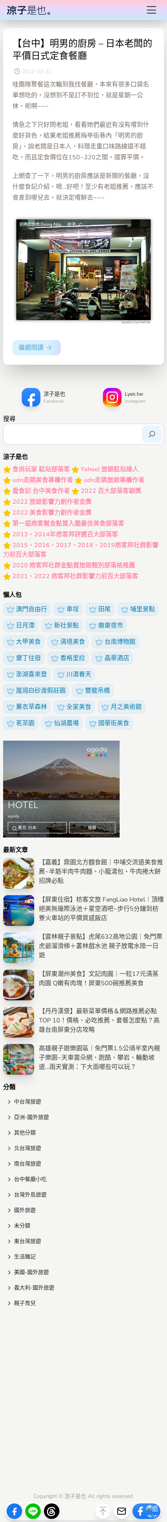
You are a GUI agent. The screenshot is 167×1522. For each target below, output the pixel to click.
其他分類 (25, 1132)
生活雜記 (25, 1256)
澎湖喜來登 (31, 674)
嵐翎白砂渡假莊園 (41, 690)
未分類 (22, 1225)
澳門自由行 (31, 609)
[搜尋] (152, 434)
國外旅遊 (25, 1210)
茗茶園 (25, 723)
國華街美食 (113, 723)
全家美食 (78, 707)
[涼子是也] (28, 10)
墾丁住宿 (28, 658)
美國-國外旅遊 (31, 1272)
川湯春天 (78, 674)
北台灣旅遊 (27, 1148)
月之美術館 (126, 707)
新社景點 (66, 625)
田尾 (104, 609)
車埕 (72, 609)
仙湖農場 (66, 723)
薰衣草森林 (31, 707)
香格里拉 (72, 658)
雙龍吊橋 (97, 690)
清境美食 (72, 642)
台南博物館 (120, 642)
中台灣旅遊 (27, 1101)
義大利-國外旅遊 (34, 1287)
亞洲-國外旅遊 (31, 1117)
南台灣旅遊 (27, 1163)
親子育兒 (25, 1303)
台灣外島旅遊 (30, 1194)
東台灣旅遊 (27, 1241)
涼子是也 (75, 1496)
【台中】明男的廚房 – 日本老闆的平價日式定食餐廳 (82, 49)
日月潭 (25, 625)
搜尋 (9, 419)
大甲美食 (28, 642)
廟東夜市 (110, 625)
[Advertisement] (83, 1401)
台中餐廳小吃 (30, 1179)
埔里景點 (142, 609)
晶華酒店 (116, 658)
